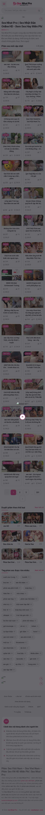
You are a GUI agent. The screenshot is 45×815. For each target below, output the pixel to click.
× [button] (23, 416)
